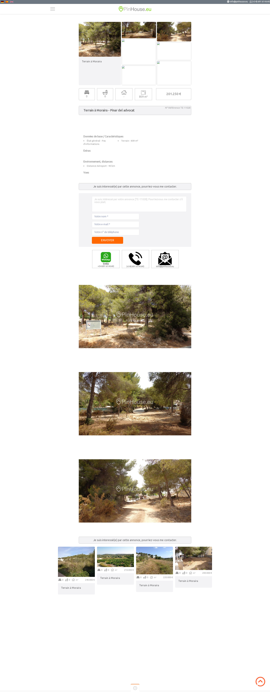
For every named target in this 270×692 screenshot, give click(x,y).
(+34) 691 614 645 (261, 1)
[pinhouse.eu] (135, 9)
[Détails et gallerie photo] (76, 548)
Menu (52, 9)
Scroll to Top (260, 682)
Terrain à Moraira (71, 587)
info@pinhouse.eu (239, 1)
